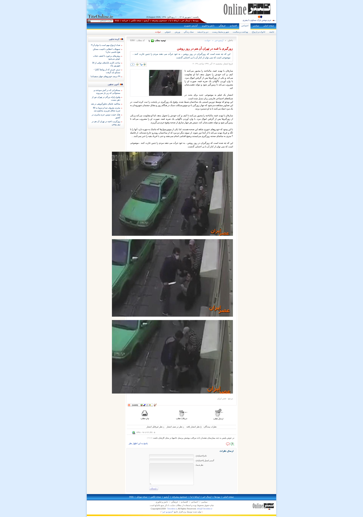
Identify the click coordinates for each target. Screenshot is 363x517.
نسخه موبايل (142, 497)
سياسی (256, 25)
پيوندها (196, 20)
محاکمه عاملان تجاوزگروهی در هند (105, 104)
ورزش (177, 32)
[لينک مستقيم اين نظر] (133, 433)
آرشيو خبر (219, 40)
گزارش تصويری (191, 25)
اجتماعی (244, 25)
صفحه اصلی (268, 25)
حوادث (158, 32)
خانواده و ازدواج (258, 32)
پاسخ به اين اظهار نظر (138, 443)
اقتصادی (233, 25)
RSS (117, 21)
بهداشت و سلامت (240, 32)
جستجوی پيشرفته (159, 20)
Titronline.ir (172, 509)
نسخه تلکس (136, 20)
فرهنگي (222, 25)
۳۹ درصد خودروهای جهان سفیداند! (105, 76)
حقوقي (168, 32)
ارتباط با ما (174, 20)
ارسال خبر (185, 20)
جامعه (271, 32)
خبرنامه (125, 20)
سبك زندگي (189, 32)
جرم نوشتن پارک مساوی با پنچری (257, 20)
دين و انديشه (202, 32)
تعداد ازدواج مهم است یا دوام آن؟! (105, 45)
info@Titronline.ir (204, 509)
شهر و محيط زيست (220, 32)
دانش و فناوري (208, 25)
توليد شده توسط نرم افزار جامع (181, 512)
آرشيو (146, 20)
